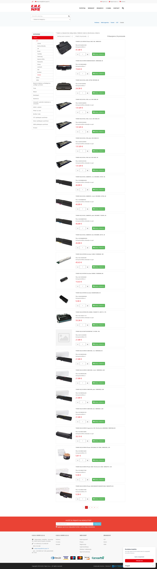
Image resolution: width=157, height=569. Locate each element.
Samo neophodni (139, 557)
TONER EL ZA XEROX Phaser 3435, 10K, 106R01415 (88, 41)
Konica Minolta (41, 46)
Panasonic (40, 62)
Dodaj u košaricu (99, 54)
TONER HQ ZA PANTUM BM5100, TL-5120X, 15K (88, 331)
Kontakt (116, 8)
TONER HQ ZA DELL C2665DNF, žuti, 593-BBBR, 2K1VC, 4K (90, 234)
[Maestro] (80, 558)
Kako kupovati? (84, 539)
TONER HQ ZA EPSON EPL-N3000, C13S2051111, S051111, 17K (91, 312)
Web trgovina (105, 22)
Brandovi (100, 8)
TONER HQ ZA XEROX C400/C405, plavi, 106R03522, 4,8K (90, 389)
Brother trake (36, 114)
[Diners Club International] (57, 558)
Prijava (81, 542)
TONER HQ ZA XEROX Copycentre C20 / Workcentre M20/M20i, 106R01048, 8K (95, 428)
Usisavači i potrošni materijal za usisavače (42, 102)
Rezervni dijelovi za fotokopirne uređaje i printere (41, 84)
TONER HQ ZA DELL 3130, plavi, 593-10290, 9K (87, 138)
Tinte (34, 88)
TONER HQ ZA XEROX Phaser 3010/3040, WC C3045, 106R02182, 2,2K (93, 447)
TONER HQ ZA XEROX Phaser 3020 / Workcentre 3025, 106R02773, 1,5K (94, 466)
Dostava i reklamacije (85, 549)
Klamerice (36, 98)
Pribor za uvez (37, 110)
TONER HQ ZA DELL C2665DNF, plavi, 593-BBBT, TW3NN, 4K (91, 215)
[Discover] (87, 558)
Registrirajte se (114, 1)
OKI (38, 69)
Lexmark (39, 67)
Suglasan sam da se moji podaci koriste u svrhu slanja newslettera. (76, 527)
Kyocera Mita (40, 59)
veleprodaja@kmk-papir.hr (42, 1)
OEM (37, 80)
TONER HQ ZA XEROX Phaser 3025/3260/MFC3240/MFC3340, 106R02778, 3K (94, 486)
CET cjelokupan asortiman (40, 117)
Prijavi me (97, 524)
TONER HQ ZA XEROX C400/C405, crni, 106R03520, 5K (89, 350)
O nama (108, 8)
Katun (37, 77)
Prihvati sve (139, 560)
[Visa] (66, 558)
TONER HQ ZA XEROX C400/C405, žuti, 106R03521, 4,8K (89, 408)
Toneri (112, 22)
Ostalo (39, 75)
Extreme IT (108, 566)
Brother (39, 72)
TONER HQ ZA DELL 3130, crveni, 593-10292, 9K (87, 118)
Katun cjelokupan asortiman (41, 121)
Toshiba (39, 54)
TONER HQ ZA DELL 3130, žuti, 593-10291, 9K (87, 157)
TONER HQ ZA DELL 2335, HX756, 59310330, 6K (87, 80)
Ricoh (38, 51)
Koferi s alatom (37, 107)
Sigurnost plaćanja (85, 552)
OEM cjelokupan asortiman (40, 124)
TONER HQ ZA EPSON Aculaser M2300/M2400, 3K (88, 293)
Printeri (35, 128)
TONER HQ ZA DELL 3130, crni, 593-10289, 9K (87, 99)
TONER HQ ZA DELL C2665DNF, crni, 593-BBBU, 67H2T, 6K (90, 176)
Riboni (35, 92)
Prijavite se (104, 1)
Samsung (39, 56)
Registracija (83, 544)
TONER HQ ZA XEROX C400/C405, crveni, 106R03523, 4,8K (90, 370)
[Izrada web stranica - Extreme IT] (118, 566)
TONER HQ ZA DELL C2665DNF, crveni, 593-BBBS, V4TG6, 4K (91, 196)
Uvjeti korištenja (84, 547)
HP (38, 48)
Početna (82, 8)
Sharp (39, 64)
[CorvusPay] (99, 558)
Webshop (91, 8)
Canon (39, 43)
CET (117, 22)
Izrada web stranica (99, 566)
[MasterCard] (73, 558)
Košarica (123, 1)
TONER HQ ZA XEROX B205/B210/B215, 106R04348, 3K (89, 60)
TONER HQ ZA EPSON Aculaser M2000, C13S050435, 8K (89, 273)
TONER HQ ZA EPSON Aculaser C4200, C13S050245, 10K (90, 254)
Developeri (36, 95)
